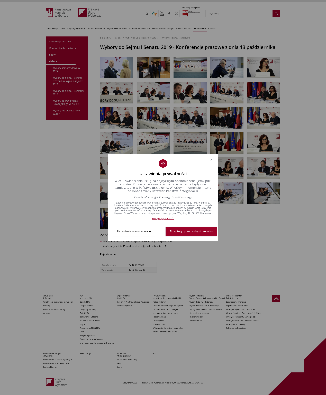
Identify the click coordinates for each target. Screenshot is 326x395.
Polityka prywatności (163, 218)
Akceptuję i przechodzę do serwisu (191, 231)
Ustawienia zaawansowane (134, 231)
